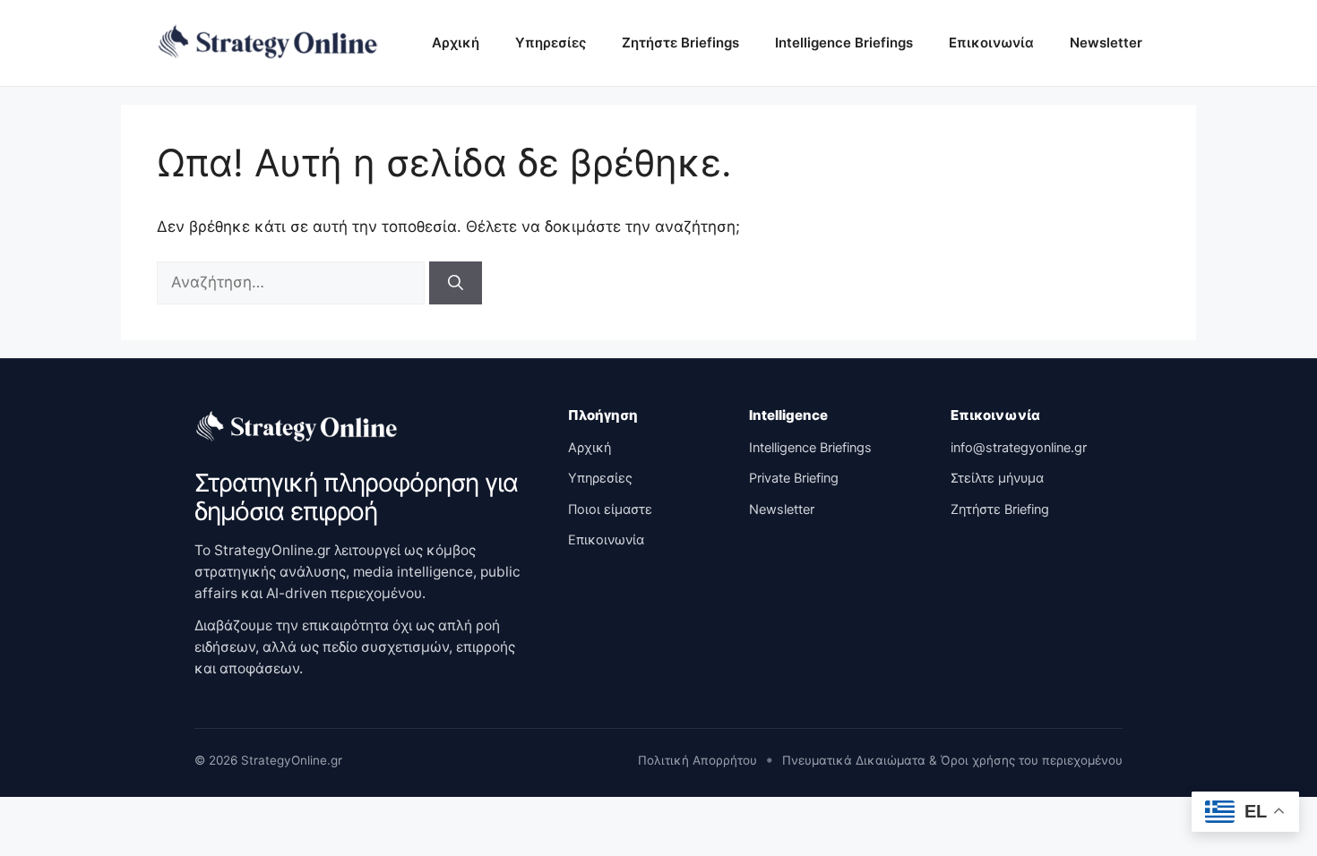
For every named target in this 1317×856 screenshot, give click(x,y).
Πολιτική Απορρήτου (697, 760)
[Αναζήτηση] (455, 282)
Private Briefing (794, 478)
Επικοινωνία (991, 42)
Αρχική (455, 42)
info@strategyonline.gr (1019, 448)
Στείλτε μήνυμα (997, 478)
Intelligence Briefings (844, 42)
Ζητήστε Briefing (1000, 509)
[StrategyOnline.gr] (297, 427)
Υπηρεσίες (550, 42)
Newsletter (1106, 42)
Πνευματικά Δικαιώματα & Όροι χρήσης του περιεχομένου (952, 760)
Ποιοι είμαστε (610, 509)
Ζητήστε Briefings (680, 42)
